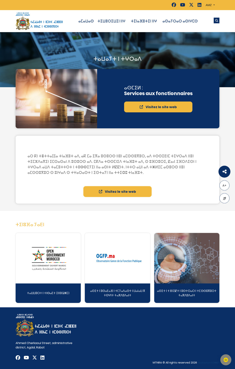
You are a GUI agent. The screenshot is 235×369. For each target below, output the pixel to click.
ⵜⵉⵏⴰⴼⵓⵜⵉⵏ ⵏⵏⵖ (144, 21)
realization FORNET (208, 362)
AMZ (209, 5)
